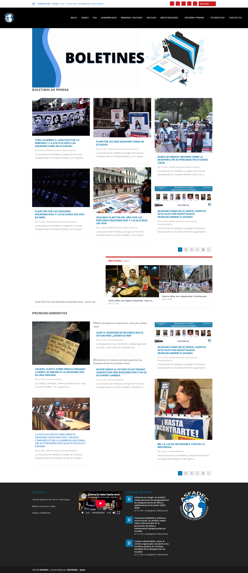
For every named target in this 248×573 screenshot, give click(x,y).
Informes (50, 450)
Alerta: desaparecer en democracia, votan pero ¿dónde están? (120, 334)
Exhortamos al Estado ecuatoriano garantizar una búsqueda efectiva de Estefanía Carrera (121, 372)
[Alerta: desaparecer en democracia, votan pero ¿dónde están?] (122, 324)
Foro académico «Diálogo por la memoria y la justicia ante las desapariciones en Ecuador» (57, 143)
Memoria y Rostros (131, 18)
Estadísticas (218, 18)
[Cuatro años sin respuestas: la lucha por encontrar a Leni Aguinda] (185, 279)
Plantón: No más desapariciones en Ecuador (120, 143)
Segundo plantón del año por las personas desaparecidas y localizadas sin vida (122, 220)
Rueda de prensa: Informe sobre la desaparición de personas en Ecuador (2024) (183, 159)
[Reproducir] (82, 512)
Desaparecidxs (109, 18)
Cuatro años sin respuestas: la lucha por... (185, 296)
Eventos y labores (68, 150)
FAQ (95, 18)
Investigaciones (169, 18)
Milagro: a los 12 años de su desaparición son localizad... (78, 3)
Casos (187, 221)
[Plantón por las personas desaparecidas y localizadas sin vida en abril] (61, 188)
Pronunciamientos (165, 224)
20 (203, 249)
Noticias (151, 18)
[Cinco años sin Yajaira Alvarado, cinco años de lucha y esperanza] (132, 281)
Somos (85, 18)
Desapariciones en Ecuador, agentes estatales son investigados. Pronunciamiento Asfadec (182, 214)
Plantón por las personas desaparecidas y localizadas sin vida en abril (59, 214)
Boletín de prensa (53, 150)
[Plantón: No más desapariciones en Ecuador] (122, 117)
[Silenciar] (114, 512)
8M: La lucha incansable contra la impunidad (181, 446)
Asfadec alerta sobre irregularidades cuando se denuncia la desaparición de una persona (60, 372)
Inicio (74, 18)
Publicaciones (162, 510)
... (197, 249)
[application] (100, 503)
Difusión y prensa (194, 18)
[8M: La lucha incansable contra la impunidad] (183, 409)
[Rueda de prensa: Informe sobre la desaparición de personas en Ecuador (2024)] (183, 125)
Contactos (235, 18)
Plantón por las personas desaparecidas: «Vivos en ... (66, 301)
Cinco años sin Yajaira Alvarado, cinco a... (131, 300)
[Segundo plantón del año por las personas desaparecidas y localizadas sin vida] (122, 190)
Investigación (150, 510)
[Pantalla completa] (118, 512)
